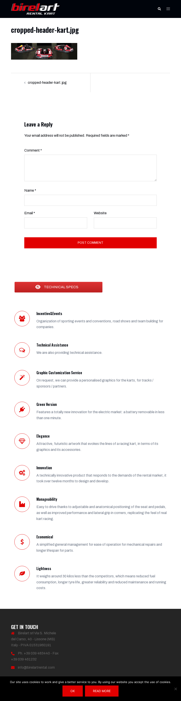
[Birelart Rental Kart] (35, 9)
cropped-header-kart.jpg (47, 82)
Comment (33, 150)
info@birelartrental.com (36, 667)
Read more (102, 691)
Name (30, 190)
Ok (72, 691)
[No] (175, 689)
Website (100, 213)
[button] (159, 9)
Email (29, 213)
